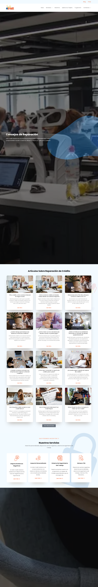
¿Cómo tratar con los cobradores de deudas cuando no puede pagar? (49, 332)
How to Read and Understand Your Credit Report (49, 408)
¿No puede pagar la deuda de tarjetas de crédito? (78, 371)
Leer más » (19, 307)
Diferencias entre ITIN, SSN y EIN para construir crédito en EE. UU (78, 295)
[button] (51, 8)
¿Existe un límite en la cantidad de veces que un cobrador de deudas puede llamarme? (78, 333)
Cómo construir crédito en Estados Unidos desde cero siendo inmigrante (49, 295)
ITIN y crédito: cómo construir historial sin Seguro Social (19, 295)
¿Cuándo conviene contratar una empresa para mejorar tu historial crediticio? (19, 371)
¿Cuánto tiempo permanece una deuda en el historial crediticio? (20, 332)
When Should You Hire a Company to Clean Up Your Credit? (78, 408)
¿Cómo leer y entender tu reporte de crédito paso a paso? (48, 371)
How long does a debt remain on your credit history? (19, 408)
